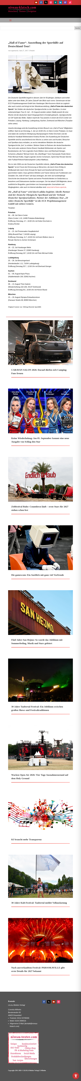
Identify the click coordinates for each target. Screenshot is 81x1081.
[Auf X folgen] (46, 2)
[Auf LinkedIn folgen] (60, 2)
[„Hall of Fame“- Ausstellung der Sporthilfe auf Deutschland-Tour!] (40, 74)
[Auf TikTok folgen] (70, 2)
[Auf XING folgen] (55, 2)
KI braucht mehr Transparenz (26, 839)
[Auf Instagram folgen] (50, 2)
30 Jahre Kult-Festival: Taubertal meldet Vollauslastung (39, 902)
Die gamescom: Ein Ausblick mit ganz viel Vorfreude (37, 575)
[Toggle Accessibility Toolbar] (75, 1075)
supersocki (14, 50)
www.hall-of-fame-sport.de (56, 187)
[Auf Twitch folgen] (65, 2)
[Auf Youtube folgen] (36, 2)
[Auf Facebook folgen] (41, 2)
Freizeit (32, 50)
